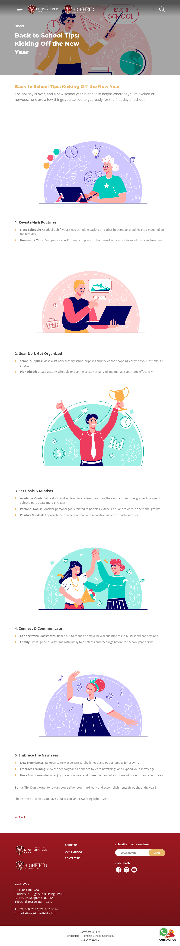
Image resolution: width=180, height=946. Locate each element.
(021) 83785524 (48, 909)
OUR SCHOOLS (74, 851)
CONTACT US (73, 858)
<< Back (20, 817)
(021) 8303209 (27, 909)
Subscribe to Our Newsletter (132, 844)
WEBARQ (94, 939)
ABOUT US (71, 845)
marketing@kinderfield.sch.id (37, 913)
